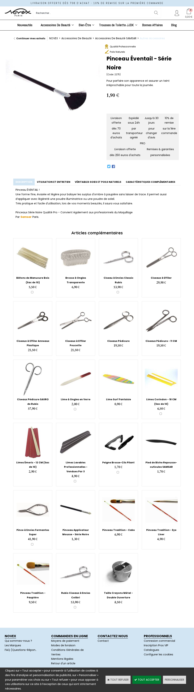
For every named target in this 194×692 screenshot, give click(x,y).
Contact (103, 641)
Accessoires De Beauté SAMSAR (115, 38)
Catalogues (151, 650)
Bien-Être (85, 25)
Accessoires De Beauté (55, 25)
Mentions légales (62, 659)
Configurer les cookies (158, 654)
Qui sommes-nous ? (18, 641)
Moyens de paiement (65, 641)
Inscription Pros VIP (156, 645)
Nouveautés (24, 25)
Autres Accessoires (152, 38)
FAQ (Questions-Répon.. (21, 650)
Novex (10, 636)
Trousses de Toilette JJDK (116, 25)
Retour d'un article (63, 663)
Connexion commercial (159, 641)
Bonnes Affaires (152, 25)
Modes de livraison (63, 645)
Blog (174, 25)
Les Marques (13, 645)
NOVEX (53, 38)
